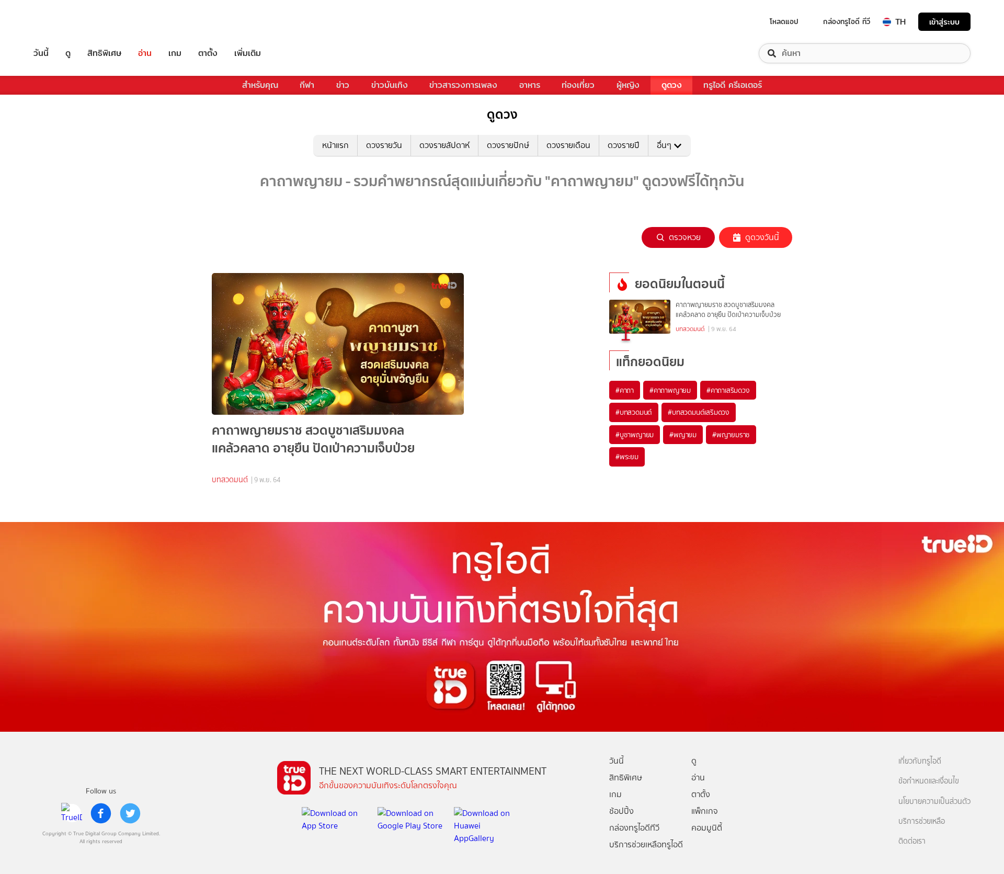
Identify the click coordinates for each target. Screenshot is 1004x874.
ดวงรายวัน (384, 145)
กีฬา (307, 85)
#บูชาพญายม (634, 434)
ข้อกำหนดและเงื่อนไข (928, 781)
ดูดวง (671, 85)
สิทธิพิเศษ (104, 53)
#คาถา (624, 390)
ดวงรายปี (624, 145)
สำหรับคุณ (260, 85)
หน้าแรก (335, 145)
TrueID (64, 22)
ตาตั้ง (208, 53)
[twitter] (130, 813)
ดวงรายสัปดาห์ (444, 145)
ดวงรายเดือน (568, 145)
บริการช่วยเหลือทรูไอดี (646, 844)
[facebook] (100, 813)
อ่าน (145, 53)
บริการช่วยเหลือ (921, 821)
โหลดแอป (784, 21)
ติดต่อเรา (912, 841)
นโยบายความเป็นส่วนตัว (934, 801)
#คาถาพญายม (670, 390)
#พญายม (683, 434)
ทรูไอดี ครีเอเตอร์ (732, 85)
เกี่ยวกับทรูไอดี (919, 761)
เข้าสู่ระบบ (944, 22)
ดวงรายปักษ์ (508, 145)
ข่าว (342, 85)
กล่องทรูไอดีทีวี (634, 828)
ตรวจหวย (685, 237)
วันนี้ (41, 53)
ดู (68, 53)
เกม (174, 53)
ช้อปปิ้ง (621, 811)
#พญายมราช (731, 434)
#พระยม (626, 456)
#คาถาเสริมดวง (728, 390)
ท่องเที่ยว (578, 85)
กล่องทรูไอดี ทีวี (846, 21)
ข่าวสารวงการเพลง (463, 85)
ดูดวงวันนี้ (762, 237)
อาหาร (529, 85)
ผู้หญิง (628, 85)
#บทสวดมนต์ (633, 412)
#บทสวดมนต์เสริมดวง (698, 412)
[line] (71, 813)
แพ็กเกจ (704, 811)
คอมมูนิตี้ (706, 828)
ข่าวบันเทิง (389, 85)
